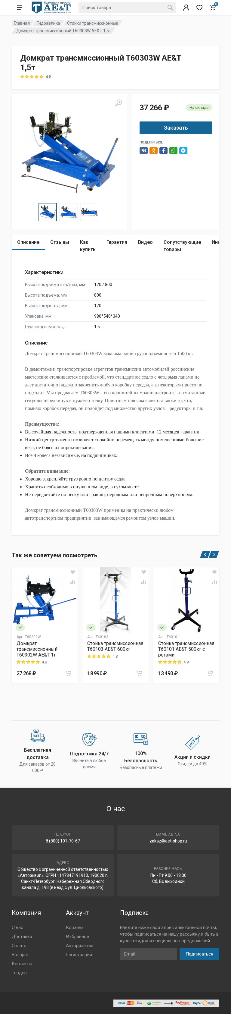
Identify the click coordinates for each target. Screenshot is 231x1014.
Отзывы (59, 242)
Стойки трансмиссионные (92, 23)
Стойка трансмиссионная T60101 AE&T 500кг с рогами (186, 649)
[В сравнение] (73, 582)
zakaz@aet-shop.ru (168, 841)
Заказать (176, 127)
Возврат (20, 954)
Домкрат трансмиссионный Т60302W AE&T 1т (37, 649)
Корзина (75, 927)
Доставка (22, 936)
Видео (145, 242)
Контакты (22, 963)
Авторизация (79, 945)
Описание (28, 242)
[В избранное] (73, 572)
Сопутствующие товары (182, 245)
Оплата (19, 945)
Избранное (77, 936)
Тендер (19, 972)
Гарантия (116, 242)
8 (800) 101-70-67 (63, 841)
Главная (22, 23)
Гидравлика (48, 23)
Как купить (88, 245)
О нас (17, 927)
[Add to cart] (68, 673)
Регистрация (79, 954)
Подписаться (199, 954)
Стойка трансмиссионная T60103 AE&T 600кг (115, 646)
